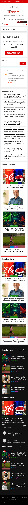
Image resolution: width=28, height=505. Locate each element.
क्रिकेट (11, 247)
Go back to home (14, 53)
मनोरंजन (13, 392)
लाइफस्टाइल (18, 502)
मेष (22, 71)
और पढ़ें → (10, 82)
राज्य (8, 502)
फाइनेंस (11, 183)
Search (4, 60)
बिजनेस (16, 183)
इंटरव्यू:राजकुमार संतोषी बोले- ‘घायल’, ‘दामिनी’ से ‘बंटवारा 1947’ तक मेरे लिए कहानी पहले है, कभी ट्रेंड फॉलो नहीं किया (14, 156)
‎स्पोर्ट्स (16, 247)
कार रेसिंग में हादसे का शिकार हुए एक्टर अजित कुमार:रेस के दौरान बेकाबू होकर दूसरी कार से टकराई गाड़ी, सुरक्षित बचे (14, 149)
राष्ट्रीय (4, 502)
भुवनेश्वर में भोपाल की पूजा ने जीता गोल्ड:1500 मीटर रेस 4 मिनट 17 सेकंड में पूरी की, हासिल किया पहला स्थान (12, 1)
